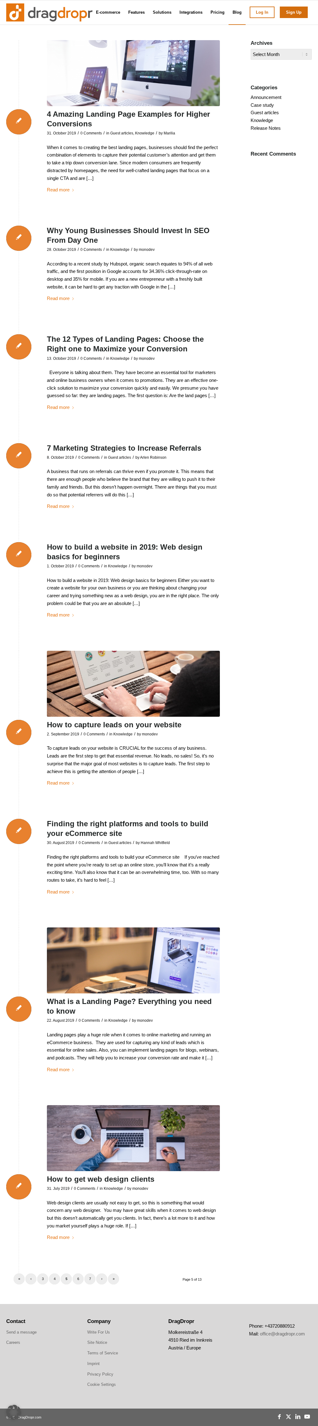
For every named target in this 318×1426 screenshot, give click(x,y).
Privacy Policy (100, 1374)
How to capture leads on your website (114, 724)
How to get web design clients (100, 1179)
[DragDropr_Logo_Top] (49, 12)
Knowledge (144, 133)
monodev (147, 249)
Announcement (266, 97)
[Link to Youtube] (307, 1416)
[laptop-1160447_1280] (133, 960)
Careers (13, 1342)
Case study (262, 105)
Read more (58, 189)
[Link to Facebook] (279, 1416)
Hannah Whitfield (155, 843)
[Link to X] (288, 1416)
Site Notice (97, 1342)
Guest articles (121, 133)
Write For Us (98, 1332)
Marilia (169, 133)
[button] (13, 1412)
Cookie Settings (101, 1384)
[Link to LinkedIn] (297, 1416)
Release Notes (266, 128)
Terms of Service (102, 1353)
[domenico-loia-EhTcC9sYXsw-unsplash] (133, 73)
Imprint (93, 1363)
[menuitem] (108, 12)
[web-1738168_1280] (133, 684)
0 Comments (91, 133)
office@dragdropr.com (282, 1333)
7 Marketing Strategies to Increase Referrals (124, 448)
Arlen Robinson (153, 457)
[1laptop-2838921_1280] (133, 1138)
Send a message (21, 1332)
